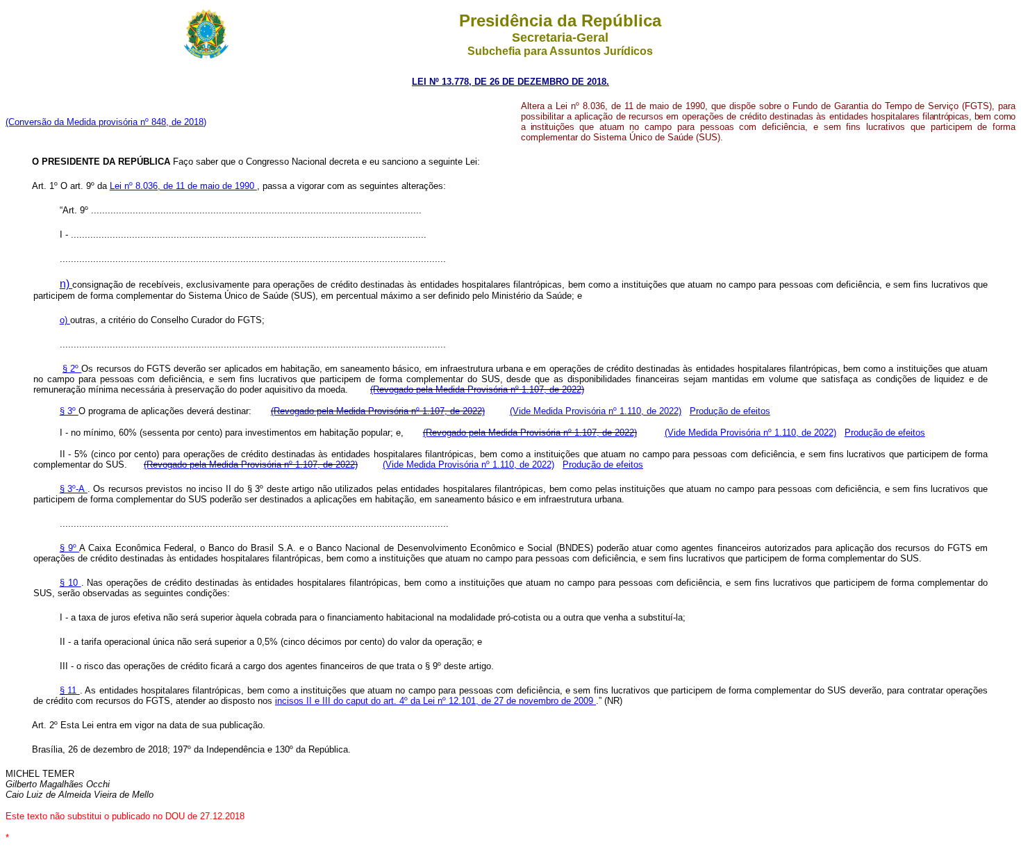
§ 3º (69, 411)
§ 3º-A (74, 489)
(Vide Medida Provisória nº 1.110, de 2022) (595, 411)
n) (66, 284)
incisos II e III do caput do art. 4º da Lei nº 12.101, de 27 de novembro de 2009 (435, 701)
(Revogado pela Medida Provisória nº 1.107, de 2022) (477, 389)
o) (65, 320)
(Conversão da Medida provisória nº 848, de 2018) (106, 122)
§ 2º (72, 368)
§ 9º (69, 548)
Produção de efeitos (730, 411)
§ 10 (70, 582)
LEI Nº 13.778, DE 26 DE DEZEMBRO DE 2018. (510, 81)
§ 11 (70, 690)
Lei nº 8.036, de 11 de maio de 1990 (183, 186)
